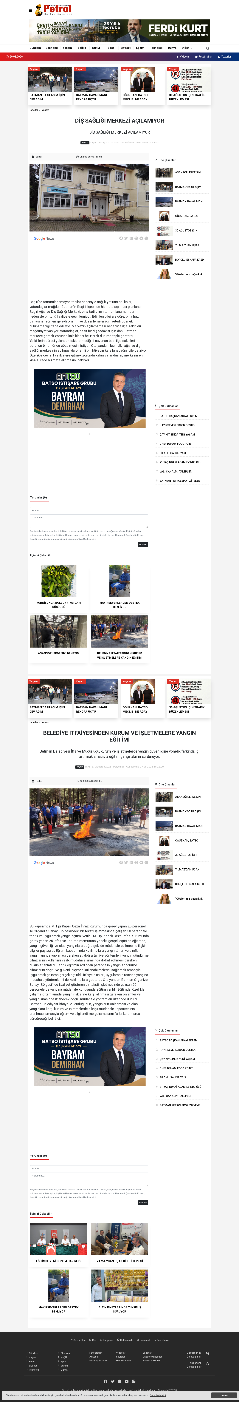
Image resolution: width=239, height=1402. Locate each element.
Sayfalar (120, 1356)
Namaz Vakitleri (151, 1360)
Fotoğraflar (205, 56)
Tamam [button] (224, 1395)
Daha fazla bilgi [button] (158, 1395)
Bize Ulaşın (162, 1339)
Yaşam (67, 48)
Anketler (94, 1356)
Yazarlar (226, 56)
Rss (94, 1339)
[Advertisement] (226, 119)
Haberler (33, 109)
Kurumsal (144, 1339)
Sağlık (82, 48)
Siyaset (125, 48)
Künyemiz (108, 1339)
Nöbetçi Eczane (98, 1360)
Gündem (35, 48)
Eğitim (140, 48)
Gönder (143, 544)
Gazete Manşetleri (152, 1356)
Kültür (96, 48)
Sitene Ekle (79, 1339)
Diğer (185, 48)
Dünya (172, 48)
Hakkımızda (126, 1339)
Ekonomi (52, 48)
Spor (111, 48)
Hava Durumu (123, 1360)
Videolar (185, 56)
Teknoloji (156, 48)
